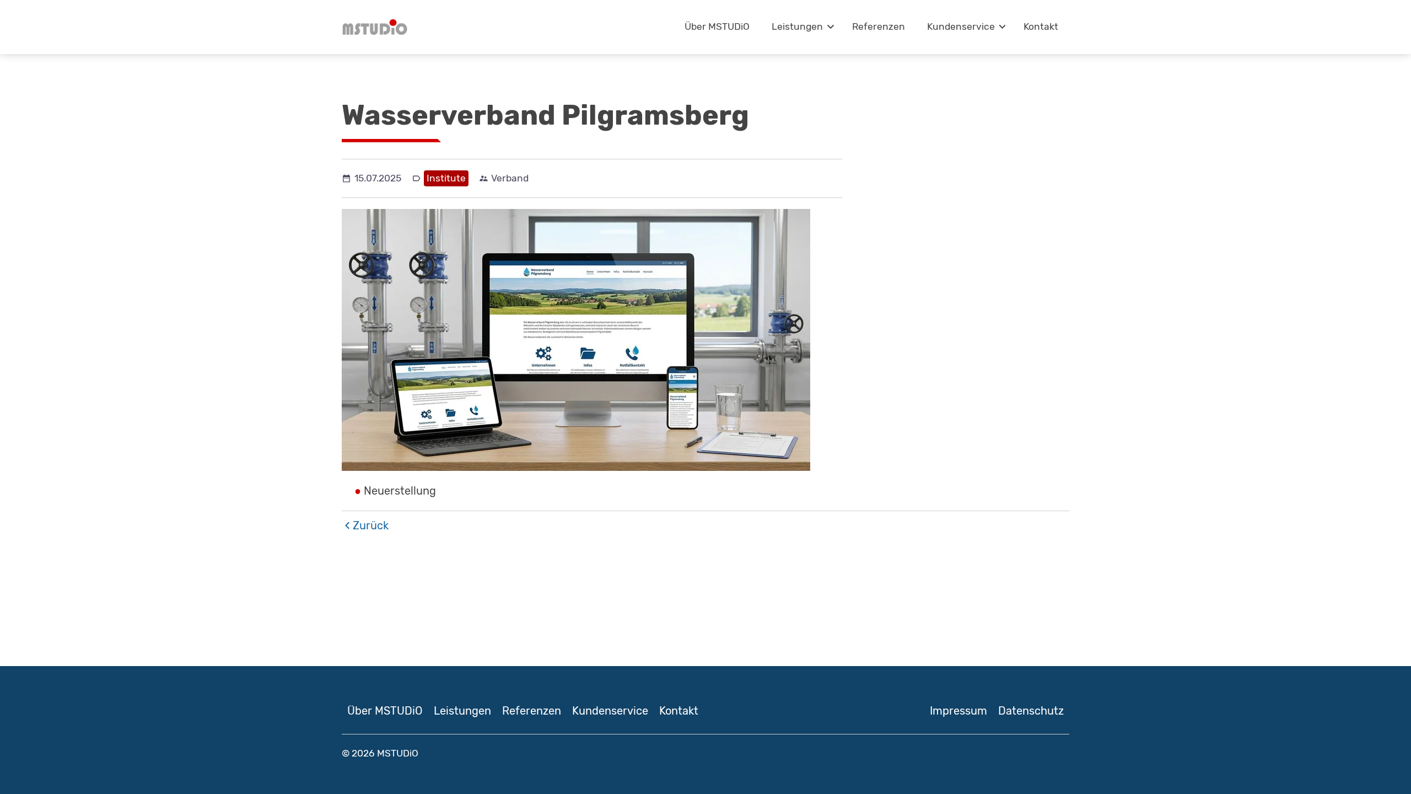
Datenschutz (1031, 710)
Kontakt (1041, 26)
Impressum (958, 710)
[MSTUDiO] (375, 27)
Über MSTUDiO (717, 26)
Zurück (371, 525)
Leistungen (797, 26)
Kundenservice (961, 26)
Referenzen (878, 26)
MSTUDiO (397, 753)
